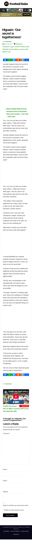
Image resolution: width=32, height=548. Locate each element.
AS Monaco (19, 44)
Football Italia (8, 41)
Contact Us (16, 534)
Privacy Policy (25, 531)
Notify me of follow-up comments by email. (15, 505)
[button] (25, 10)
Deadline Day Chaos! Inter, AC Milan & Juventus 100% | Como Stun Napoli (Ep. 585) (16, 408)
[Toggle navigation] (3, 10)
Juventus (22, 49)
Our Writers (6, 531)
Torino (9, 51)
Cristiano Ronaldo (20, 46)
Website (5, 491)
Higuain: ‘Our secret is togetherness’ (11, 33)
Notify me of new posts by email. (14, 510)
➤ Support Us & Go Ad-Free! (6, 14)
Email (5, 480)
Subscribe (26, 14)
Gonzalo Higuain (14, 49)
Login (19, 14)
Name (5, 469)
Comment (6, 433)
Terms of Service (15, 531)
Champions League (8, 46)
